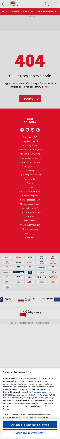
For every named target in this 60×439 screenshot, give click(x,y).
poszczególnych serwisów (26, 417)
